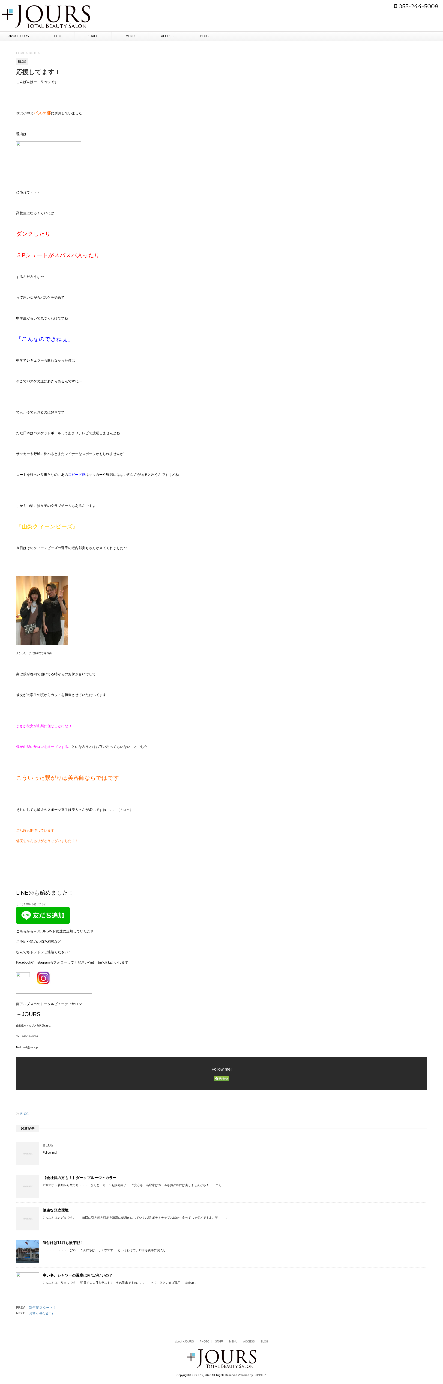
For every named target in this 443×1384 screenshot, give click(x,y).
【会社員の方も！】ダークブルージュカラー (80, 1178)
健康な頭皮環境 (56, 1210)
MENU (130, 36)
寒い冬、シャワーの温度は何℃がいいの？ (78, 1275)
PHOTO (56, 36)
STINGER (260, 1375)
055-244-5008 (417, 6)
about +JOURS (19, 36)
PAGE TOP (429, 1338)
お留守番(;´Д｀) (41, 1313)
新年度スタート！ (43, 1308)
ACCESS (167, 36)
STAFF (93, 36)
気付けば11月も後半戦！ (63, 1243)
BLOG (204, 36)
